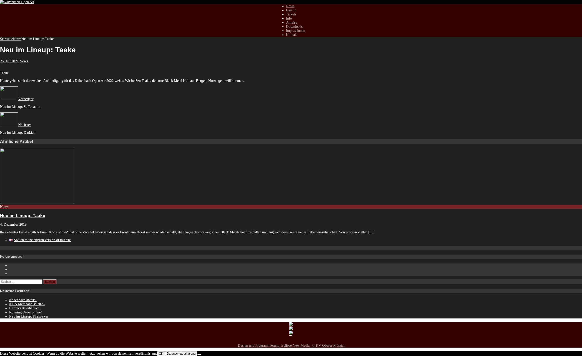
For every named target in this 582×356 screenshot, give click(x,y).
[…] (371, 232)
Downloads (294, 26)
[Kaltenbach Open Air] (17, 2)
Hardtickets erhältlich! (25, 308)
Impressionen (295, 31)
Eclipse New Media (295, 345)
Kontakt (292, 35)
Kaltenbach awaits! (23, 300)
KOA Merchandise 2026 (27, 304)
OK (161, 353)
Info (289, 18)
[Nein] (199, 354)
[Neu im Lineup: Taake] (37, 203)
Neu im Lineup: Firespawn (28, 316)
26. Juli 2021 (9, 61)
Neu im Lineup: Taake (22, 215)
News (290, 6)
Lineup (291, 10)
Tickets (291, 14)
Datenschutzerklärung (181, 353)
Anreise (291, 22)
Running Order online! (25, 312)
